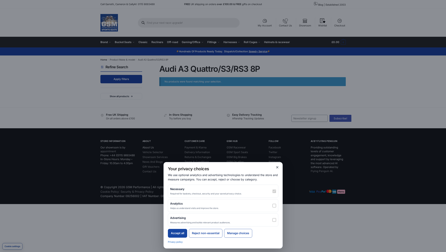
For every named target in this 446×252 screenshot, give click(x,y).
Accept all (177, 233)
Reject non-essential (205, 233)
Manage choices (238, 233)
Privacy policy (175, 241)
